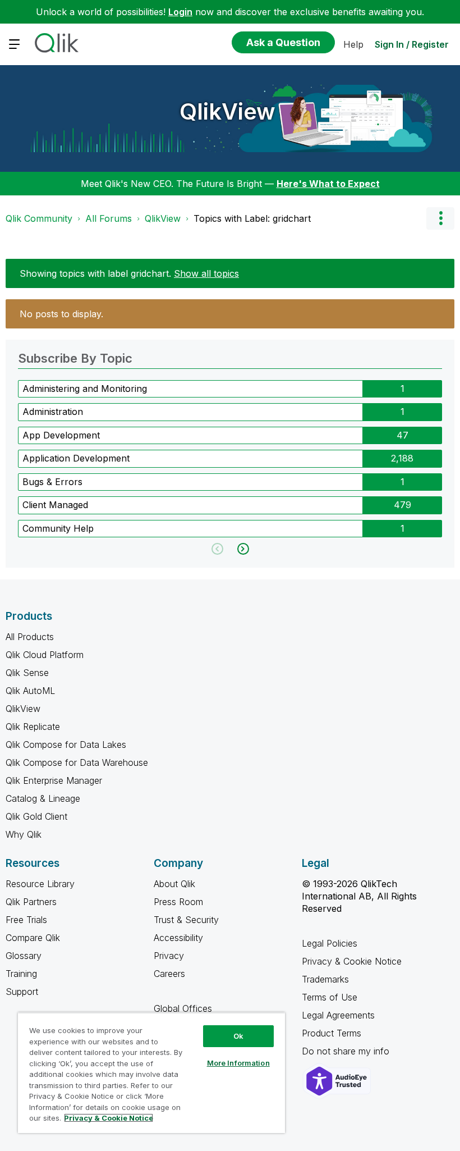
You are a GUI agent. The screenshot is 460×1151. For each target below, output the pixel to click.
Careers (169, 973)
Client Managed (55, 504)
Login (180, 11)
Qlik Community (39, 218)
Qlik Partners (31, 901)
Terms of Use (329, 997)
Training (21, 973)
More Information (238, 1062)
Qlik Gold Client (36, 816)
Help (353, 44)
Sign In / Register (412, 44)
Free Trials (26, 919)
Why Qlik (24, 834)
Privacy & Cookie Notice (352, 961)
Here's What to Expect (328, 183)
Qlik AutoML (30, 690)
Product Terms (331, 1033)
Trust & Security (186, 919)
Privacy (169, 955)
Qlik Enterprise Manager (54, 780)
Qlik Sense (27, 672)
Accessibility (178, 937)
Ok (238, 1035)
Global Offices (183, 1008)
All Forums (108, 218)
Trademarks (325, 979)
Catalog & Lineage (43, 798)
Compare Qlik (33, 937)
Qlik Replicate (33, 726)
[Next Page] (242, 549)
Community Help (58, 528)
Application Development (76, 458)
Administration (52, 411)
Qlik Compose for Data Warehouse (77, 762)
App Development (61, 435)
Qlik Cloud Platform (45, 654)
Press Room (178, 901)
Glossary (24, 955)
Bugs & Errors (52, 481)
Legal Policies (329, 943)
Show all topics (206, 273)
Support (22, 991)
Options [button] (440, 218)
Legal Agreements (338, 1015)
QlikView (227, 111)
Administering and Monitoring (84, 388)
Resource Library (40, 883)
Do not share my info (347, 1051)
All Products (30, 636)
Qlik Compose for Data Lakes (66, 744)
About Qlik (174, 883)
